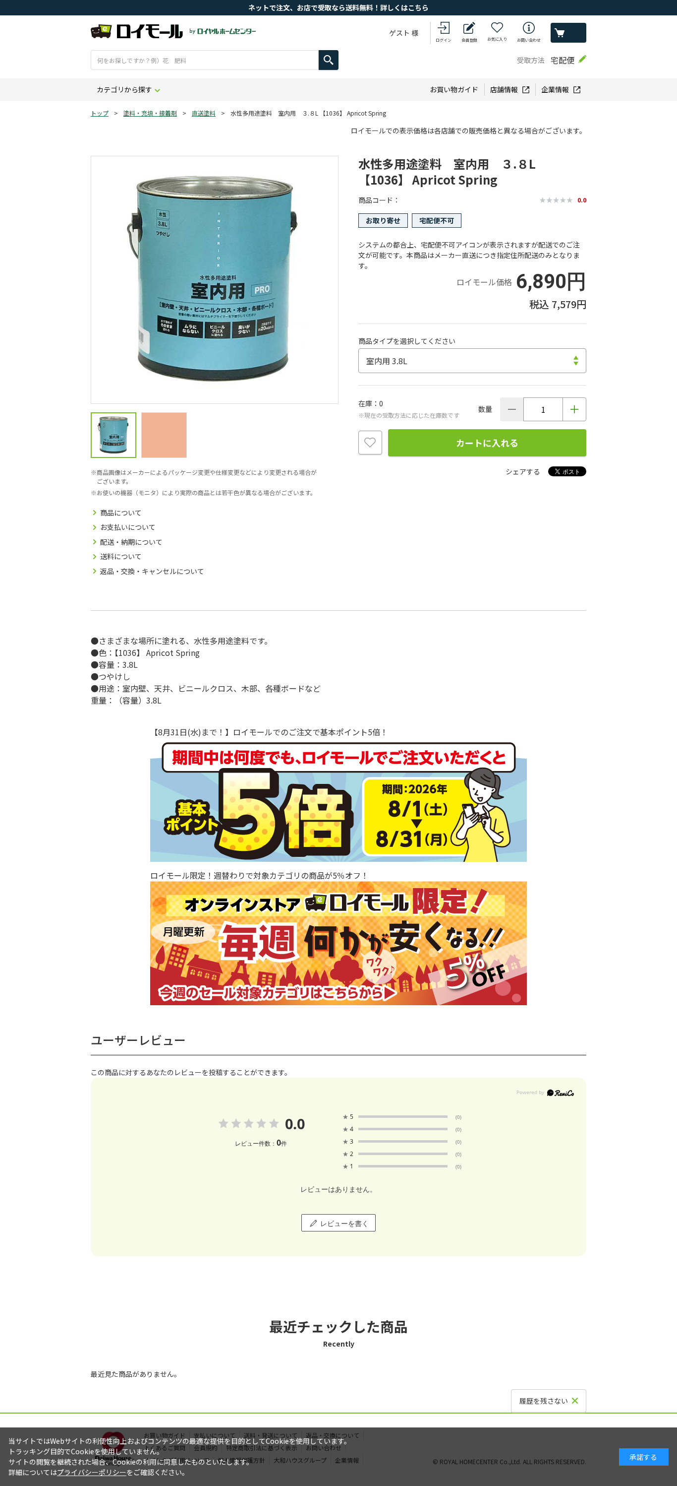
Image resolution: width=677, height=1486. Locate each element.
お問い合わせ (529, 40)
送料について (121, 556)
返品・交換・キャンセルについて (152, 571)
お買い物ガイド (454, 89)
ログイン (443, 40)
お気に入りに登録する (370, 442)
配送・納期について (131, 542)
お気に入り (497, 39)
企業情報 (555, 89)
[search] (328, 60)
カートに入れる (487, 442)
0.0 (294, 1123)
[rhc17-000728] (113, 435)
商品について (121, 512)
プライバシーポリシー (91, 1472)
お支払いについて (128, 527)
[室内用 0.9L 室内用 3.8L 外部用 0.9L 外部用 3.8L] (472, 360)
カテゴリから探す (124, 89)
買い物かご (568, 33)
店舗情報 (504, 89)
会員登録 (469, 40)
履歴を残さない (543, 1401)
